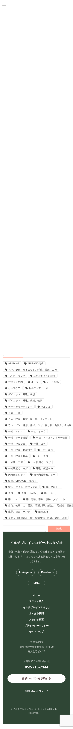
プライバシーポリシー (36, 625)
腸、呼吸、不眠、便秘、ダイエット (45, 499)
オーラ (34, 382)
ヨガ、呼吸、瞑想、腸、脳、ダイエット (30, 419)
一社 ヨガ (40, 443)
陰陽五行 (43, 511)
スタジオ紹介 (36, 601)
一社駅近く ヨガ (18, 468)
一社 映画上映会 (18, 456)
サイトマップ (36, 631)
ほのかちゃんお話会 (44, 376)
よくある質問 (36, 613)
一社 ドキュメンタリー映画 (52, 437)
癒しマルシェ (53, 487)
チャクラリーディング (20, 406)
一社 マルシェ (16, 443)
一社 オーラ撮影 (18, 437)
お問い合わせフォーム (36, 691)
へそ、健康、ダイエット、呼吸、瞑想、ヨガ (32, 369)
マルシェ (46, 406)
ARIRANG (13, 363)
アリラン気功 (15, 382)
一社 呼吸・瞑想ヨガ (20, 450)
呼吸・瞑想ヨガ (44, 468)
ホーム (36, 595)
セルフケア (14, 388)
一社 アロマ (15, 431)
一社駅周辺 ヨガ (41, 462)
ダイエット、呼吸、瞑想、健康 (25, 400)
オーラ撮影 (53, 382)
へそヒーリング (16, 376)
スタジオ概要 (36, 619)
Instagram (25, 572)
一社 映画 (47, 450)
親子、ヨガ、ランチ (19, 511)
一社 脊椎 (42, 456)
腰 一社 (49, 493)
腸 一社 (13, 499)
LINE (36, 582)
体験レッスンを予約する (36, 678)
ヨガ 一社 (14, 413)
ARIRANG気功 (35, 363)
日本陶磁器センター (44, 474)
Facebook (47, 572)
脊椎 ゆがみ (28, 493)
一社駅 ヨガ (15, 462)
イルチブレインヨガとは (36, 607)
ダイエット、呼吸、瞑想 (21, 394)
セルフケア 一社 (38, 388)
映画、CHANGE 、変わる (22, 480)
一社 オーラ (38, 431)
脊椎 (10, 493)
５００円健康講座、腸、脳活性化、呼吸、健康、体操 (37, 517)
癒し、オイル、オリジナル (22, 487)
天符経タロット (16, 474)
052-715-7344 (36, 667)
